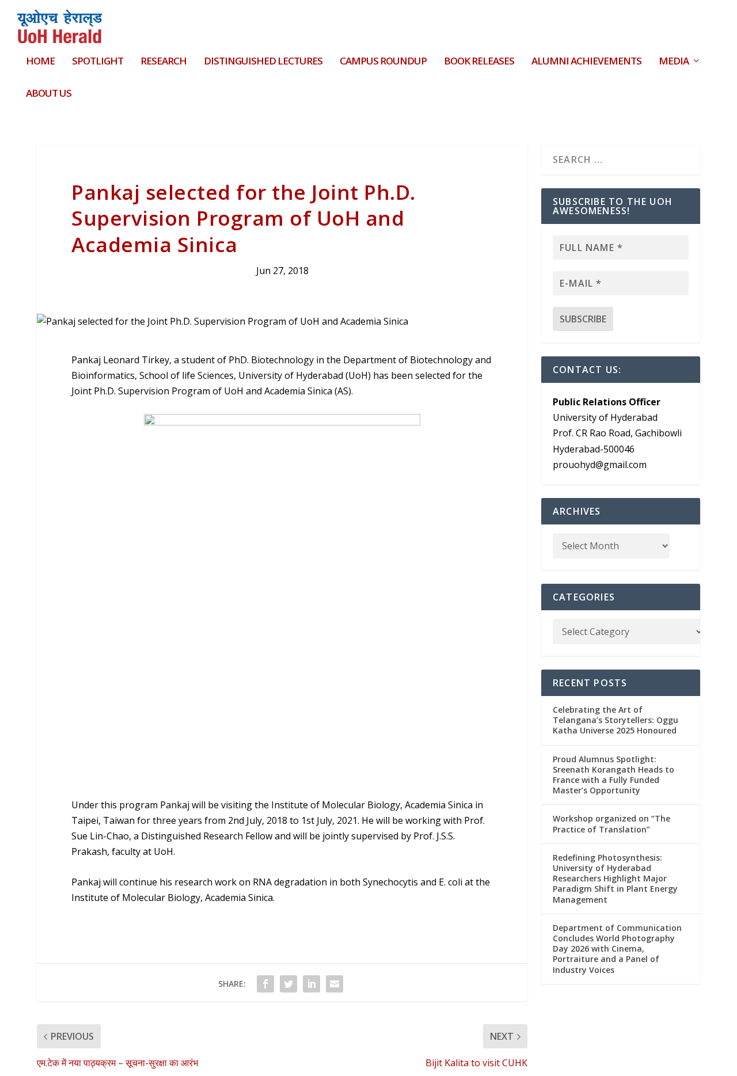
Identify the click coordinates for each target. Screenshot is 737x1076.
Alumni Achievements (586, 61)
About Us (48, 94)
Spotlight (97, 61)
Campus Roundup (383, 61)
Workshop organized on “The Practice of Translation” (611, 823)
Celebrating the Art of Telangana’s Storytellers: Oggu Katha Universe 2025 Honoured (615, 720)
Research (163, 61)
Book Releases (479, 61)
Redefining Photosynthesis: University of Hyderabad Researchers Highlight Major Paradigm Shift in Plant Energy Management (615, 878)
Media (674, 61)
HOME (40, 61)
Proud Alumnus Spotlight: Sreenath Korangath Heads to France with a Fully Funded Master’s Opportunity (613, 775)
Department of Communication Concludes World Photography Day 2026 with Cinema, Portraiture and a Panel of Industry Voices (617, 948)
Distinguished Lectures (263, 61)
